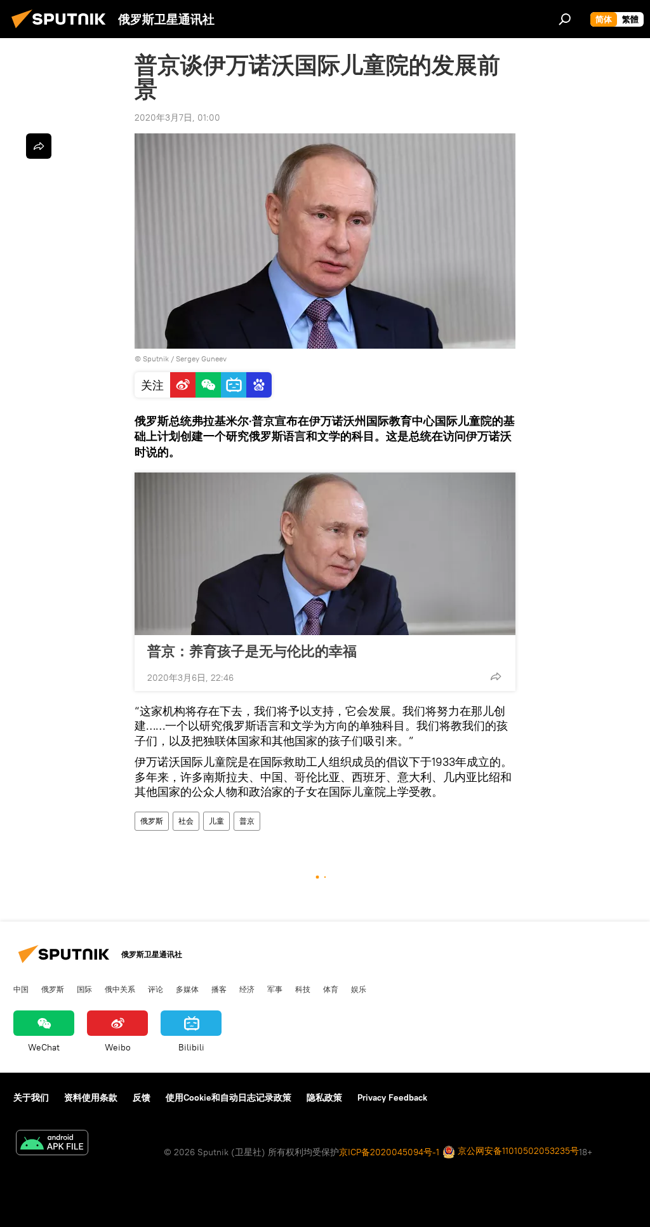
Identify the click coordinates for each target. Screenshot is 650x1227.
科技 (302, 989)
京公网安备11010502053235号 (517, 1151)
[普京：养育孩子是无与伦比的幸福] (325, 554)
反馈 (141, 1097)
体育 (330, 989)
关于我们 (31, 1097)
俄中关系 (120, 989)
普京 (247, 821)
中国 (21, 989)
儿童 (216, 821)
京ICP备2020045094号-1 (389, 1152)
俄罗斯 (151, 821)
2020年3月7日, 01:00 (177, 117)
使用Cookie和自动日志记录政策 (228, 1097)
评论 (155, 989)
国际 (84, 989)
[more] (495, 676)
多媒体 (187, 989)
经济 (247, 989)
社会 (186, 821)
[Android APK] (52, 1144)
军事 (274, 989)
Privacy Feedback (392, 1097)
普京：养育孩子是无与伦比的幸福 (252, 651)
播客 (219, 989)
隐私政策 (324, 1097)
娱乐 (358, 989)
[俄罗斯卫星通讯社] (62, 30)
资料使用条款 (90, 1097)
